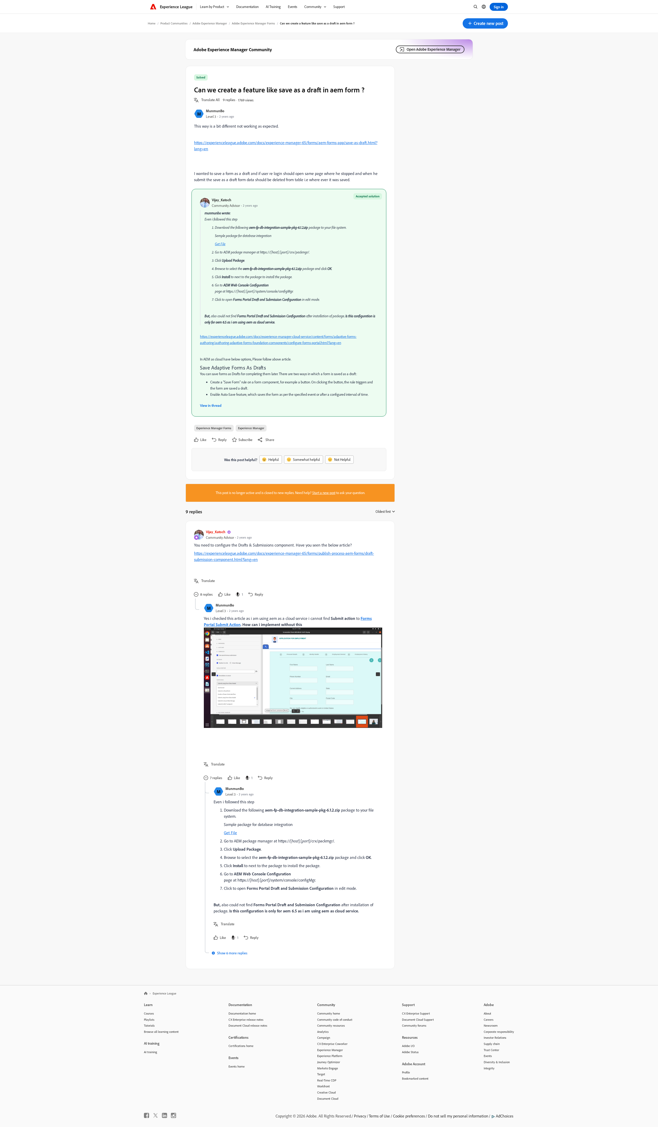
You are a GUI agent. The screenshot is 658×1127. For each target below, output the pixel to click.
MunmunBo (215, 111)
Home (152, 23)
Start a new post (323, 492)
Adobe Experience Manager (210, 23)
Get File (220, 244)
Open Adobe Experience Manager (433, 49)
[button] (485, 23)
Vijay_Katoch (221, 200)
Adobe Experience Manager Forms (253, 23)
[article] (288, 563)
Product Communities (174, 23)
